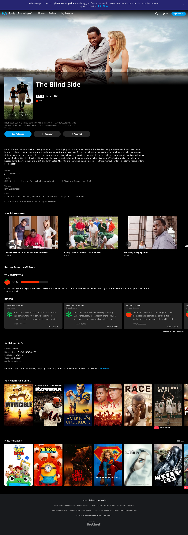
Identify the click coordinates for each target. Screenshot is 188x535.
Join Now (103, 6)
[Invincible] (18, 405)
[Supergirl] (108, 465)
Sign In (164, 13)
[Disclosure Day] (138, 465)
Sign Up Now (178, 13)
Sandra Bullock (10, 196)
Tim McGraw (23, 196)
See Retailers (18, 134)
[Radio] (108, 405)
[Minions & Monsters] (48, 465)
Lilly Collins (58, 196)
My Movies (67, 13)
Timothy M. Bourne (72, 181)
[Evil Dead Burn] (78, 465)
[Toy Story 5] (18, 465)
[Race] (138, 405)
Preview (49, 134)
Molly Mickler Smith (55, 181)
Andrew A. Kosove (21, 181)
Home (41, 13)
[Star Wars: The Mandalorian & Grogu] (168, 465)
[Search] (156, 13)
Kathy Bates (48, 196)
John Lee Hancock (12, 173)
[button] (33, 232)
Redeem (53, 13)
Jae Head (68, 196)
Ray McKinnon (79, 196)
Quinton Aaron (36, 196)
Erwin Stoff (86, 181)
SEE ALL (180, 441)
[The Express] (48, 405)
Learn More (103, 368)
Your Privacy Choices (103, 510)
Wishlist (78, 134)
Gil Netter (8, 181)
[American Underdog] (78, 405)
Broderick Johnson (38, 181)
